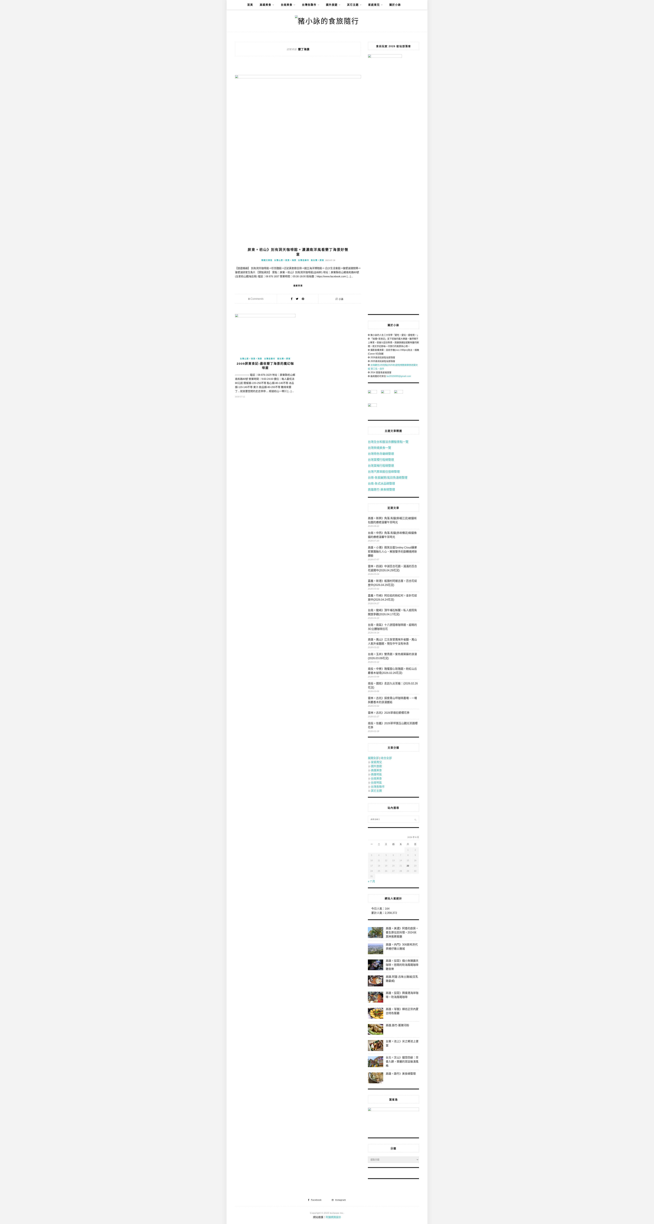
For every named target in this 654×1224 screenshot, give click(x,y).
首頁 (250, 4)
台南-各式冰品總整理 (381, 483)
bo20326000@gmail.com (399, 376)
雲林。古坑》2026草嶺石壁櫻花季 (388, 712)
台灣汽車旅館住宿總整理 (384, 471)
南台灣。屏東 (317, 260)
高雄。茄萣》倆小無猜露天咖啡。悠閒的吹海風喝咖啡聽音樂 (402, 964)
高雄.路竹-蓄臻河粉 (397, 1025)
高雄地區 (376, 774)
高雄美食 (265, 4)
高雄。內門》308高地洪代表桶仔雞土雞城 (402, 946)
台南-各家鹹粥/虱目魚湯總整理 (387, 477)
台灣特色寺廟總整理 (381, 453)
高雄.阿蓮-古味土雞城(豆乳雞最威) (402, 978)
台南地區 (376, 782)
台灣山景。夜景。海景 (285, 260)
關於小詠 (395, 4)
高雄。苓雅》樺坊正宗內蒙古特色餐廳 (402, 1011)
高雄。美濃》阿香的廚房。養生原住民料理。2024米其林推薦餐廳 (402, 932)
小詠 (341, 299)
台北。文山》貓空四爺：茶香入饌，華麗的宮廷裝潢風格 (402, 1061)
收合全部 (386, 758)
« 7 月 (371, 881)
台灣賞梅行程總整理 (381, 465)
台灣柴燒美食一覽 (379, 448)
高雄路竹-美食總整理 (381, 489)
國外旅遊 (332, 4)
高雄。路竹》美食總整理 (401, 1073)
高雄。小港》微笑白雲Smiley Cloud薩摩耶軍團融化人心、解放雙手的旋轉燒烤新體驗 (392, 551)
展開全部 (373, 758)
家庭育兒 (374, 4)
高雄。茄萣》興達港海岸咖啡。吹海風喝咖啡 (402, 994)
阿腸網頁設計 (333, 1217)
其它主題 (353, 4)
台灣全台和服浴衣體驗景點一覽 (388, 442)
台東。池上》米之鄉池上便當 (402, 1043)
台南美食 (286, 4)
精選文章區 (266, 260)
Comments (255, 298)
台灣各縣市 (309, 4)
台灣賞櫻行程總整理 (381, 459)
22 (408, 866)
